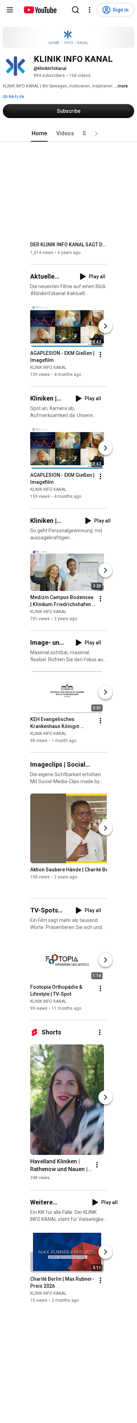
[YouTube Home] (39, 10)
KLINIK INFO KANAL (48, 367)
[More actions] (100, 354)
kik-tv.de (16, 96)
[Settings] (89, 10)
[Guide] (10, 10)
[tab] (39, 133)
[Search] (75, 10)
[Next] (105, 326)
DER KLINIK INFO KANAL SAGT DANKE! (68, 244)
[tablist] (68, 133)
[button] (96, 133)
